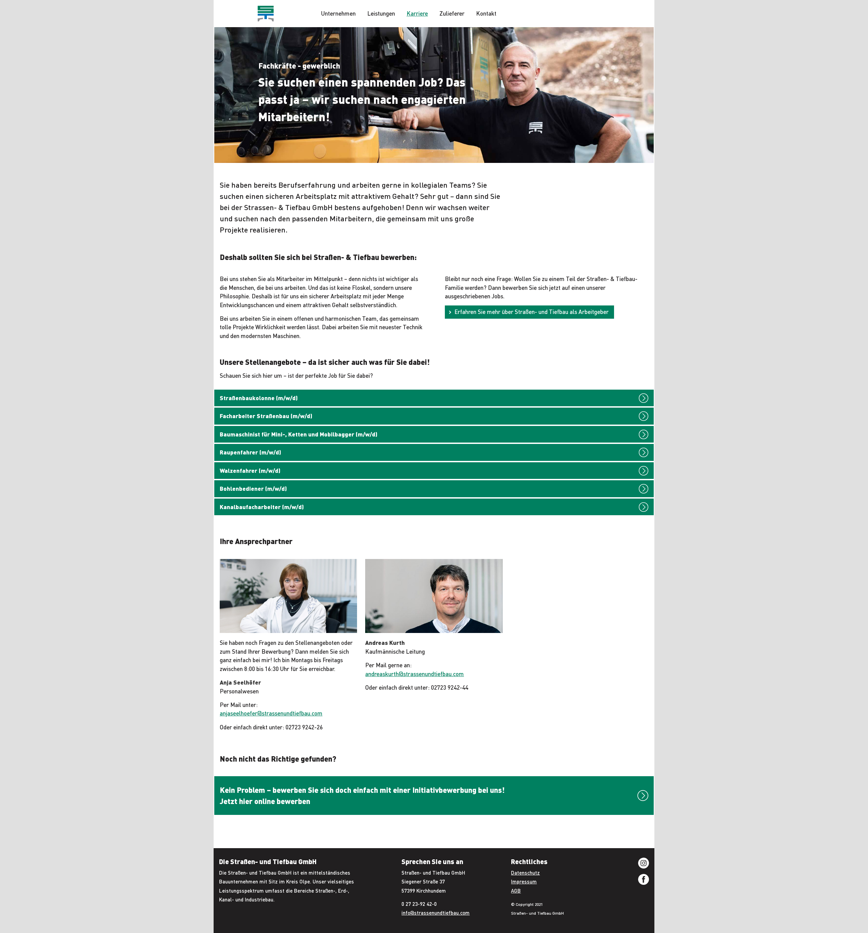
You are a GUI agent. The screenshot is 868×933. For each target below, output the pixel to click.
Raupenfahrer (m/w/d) (250, 452)
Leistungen (381, 13)
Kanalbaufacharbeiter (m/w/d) (262, 506)
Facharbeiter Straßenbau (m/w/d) (266, 415)
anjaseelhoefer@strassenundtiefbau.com (271, 713)
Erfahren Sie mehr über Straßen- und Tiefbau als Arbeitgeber (531, 311)
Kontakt (486, 13)
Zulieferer (452, 13)
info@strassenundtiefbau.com (435, 912)
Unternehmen (338, 13)
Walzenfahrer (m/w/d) (250, 470)
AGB (516, 890)
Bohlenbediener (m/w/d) (253, 488)
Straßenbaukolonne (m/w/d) (259, 398)
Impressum (524, 881)
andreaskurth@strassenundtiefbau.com (414, 673)
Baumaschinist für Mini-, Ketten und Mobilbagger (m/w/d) (298, 434)
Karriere (417, 13)
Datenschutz (525, 872)
